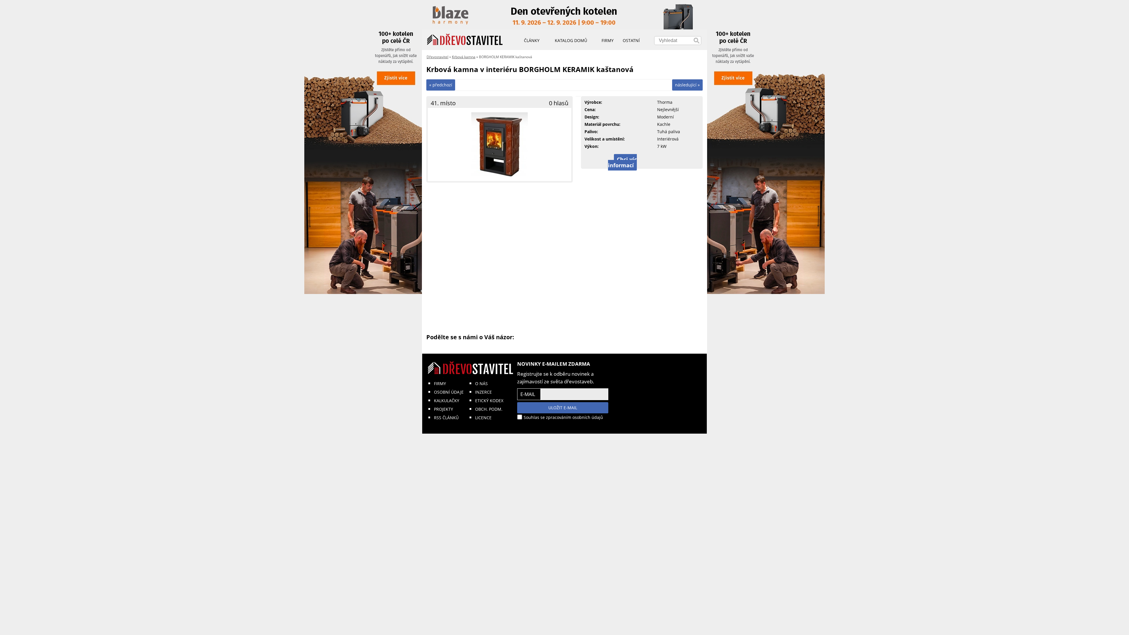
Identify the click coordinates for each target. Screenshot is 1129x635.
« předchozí (440, 85)
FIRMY (440, 383)
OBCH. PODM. (488, 409)
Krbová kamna (463, 56)
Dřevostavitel (437, 56)
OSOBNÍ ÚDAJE (449, 392)
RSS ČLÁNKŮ (446, 417)
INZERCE (483, 392)
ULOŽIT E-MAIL (562, 407)
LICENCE (483, 417)
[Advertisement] (564, 257)
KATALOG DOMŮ (571, 40)
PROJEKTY (443, 409)
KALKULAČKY (446, 400)
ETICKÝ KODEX (489, 400)
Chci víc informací (622, 162)
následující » (687, 85)
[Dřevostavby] (465, 39)
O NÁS (481, 383)
